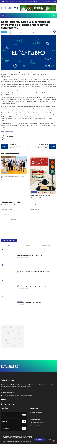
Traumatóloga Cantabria (35, 419)
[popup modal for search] (53, 15)
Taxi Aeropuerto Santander (36, 412)
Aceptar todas (39, 439)
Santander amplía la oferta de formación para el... (32, 287)
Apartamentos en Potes (35, 425)
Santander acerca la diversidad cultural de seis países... (33, 271)
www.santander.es (9, 131)
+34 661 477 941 (7, 389)
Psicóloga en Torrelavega (35, 415)
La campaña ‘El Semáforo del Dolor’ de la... (29, 302)
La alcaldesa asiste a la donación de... (41, 176)
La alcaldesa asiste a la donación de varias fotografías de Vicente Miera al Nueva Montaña (28, 1)
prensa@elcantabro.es (8, 392)
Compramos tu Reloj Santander (37, 422)
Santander (4, 32)
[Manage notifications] (54, 441)
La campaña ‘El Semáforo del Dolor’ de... (13, 195)
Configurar (49, 439)
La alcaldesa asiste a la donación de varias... (30, 255)
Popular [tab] (27, 245)
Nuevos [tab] (10, 245)
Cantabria (5, 192)
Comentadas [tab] (46, 245)
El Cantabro (15, 32)
